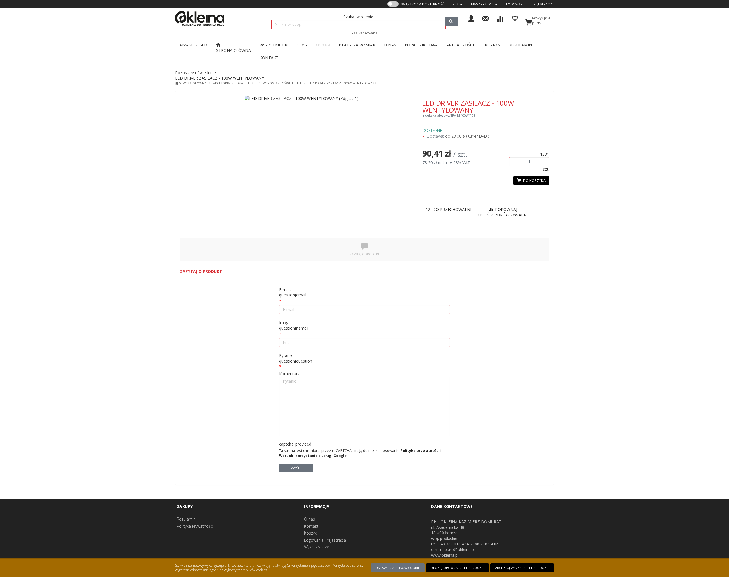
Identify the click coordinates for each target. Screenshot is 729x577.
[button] (458, 4)
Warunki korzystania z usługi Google (313, 455)
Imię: (293, 325)
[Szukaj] (451, 21)
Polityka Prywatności (195, 526)
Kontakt (311, 526)
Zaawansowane (364, 33)
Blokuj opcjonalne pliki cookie (457, 568)
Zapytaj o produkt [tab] (364, 254)
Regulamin (186, 519)
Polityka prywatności (419, 450)
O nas (309, 519)
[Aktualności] (486, 17)
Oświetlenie (246, 83)
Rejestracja (543, 4)
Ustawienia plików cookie (398, 568)
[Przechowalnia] (515, 17)
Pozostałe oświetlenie (282, 83)
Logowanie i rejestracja (325, 540)
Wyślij (296, 467)
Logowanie (515, 4)
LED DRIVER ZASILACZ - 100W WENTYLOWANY (342, 83)
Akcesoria (221, 83)
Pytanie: (296, 358)
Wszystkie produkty (282, 45)
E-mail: (293, 292)
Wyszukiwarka (316, 547)
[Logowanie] (471, 17)
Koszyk (310, 533)
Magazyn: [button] (482, 4)
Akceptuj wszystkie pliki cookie (522, 568)
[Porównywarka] (500, 17)
